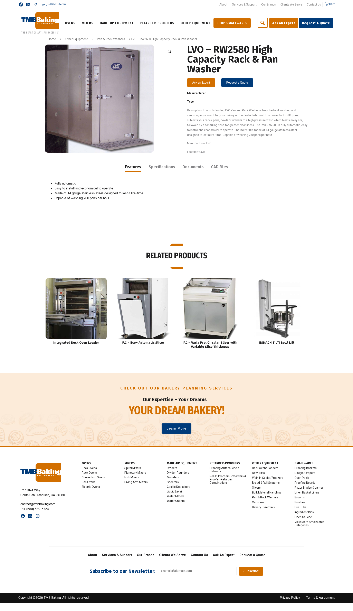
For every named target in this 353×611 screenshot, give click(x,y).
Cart (331, 4)
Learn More (176, 428)
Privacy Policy (290, 598)
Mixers (129, 463)
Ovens (86, 463)
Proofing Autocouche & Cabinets (224, 469)
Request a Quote (237, 82)
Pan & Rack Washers (111, 39)
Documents (193, 166)
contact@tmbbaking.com (37, 504)
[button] (169, 51)
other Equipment (265, 463)
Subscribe (251, 571)
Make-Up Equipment (182, 463)
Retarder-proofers (225, 463)
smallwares (304, 463)
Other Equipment (76, 39)
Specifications (162, 166)
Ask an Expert (201, 82)
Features (133, 166)
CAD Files (219, 166)
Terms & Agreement (320, 598)
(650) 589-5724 (55, 4)
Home (52, 39)
